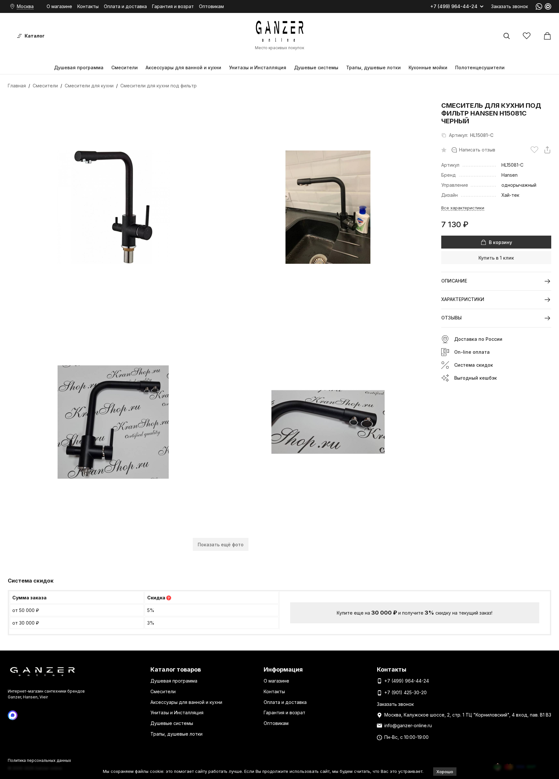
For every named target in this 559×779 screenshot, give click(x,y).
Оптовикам (211, 6)
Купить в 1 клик (496, 258)
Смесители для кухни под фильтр (158, 85)
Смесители (124, 67)
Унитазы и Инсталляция (257, 67)
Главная (17, 85)
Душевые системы (316, 67)
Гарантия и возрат (173, 6)
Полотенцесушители (480, 67)
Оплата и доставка (125, 6)
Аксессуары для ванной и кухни (183, 67)
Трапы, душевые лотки (373, 67)
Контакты (88, 6)
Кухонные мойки (428, 67)
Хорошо (444, 771)
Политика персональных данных (39, 760)
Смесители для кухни (89, 85)
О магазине (59, 6)
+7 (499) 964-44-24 (453, 6)
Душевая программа (79, 67)
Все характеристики (462, 207)
